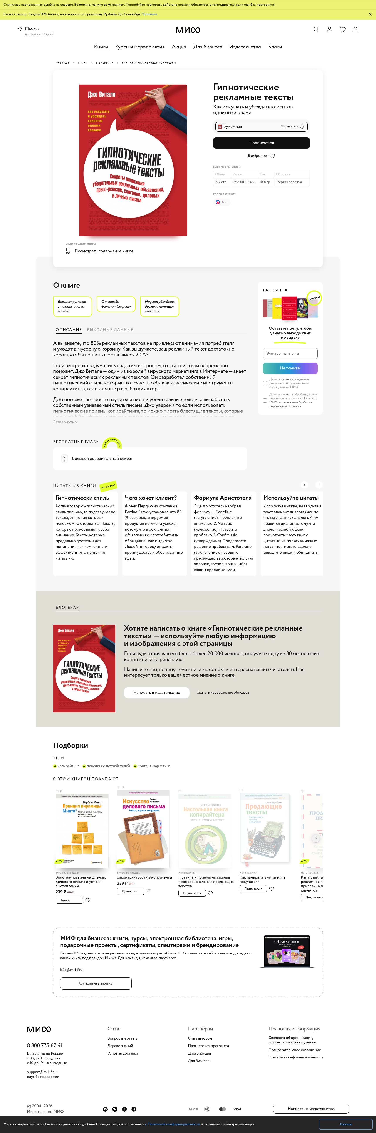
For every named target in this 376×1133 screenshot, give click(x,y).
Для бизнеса (207, 47)
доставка (31, 34)
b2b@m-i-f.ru (71, 970)
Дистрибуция (199, 1053)
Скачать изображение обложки (222, 692)
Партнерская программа (208, 1046)
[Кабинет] (329, 30)
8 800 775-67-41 (44, 1046)
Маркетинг (104, 63)
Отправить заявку (95, 983)
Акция (179, 47)
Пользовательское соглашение (295, 1050)
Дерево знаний (120, 1046)
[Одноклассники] (124, 1109)
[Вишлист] (342, 29)
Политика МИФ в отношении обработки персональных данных (292, 402)
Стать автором (200, 1038)
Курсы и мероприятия (140, 47)
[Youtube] (105, 1109)
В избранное (257, 155)
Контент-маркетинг (154, 766)
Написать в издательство (156, 692)
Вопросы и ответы (122, 1038)
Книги (101, 47)
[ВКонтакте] (114, 1109)
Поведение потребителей (108, 766)
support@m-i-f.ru (41, 1072)
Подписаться (261, 143)
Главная (62, 63)
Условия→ (149, 14)
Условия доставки (122, 1053)
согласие (282, 379)
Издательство (245, 47)
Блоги (275, 47)
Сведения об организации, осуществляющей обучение (292, 1040)
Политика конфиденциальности (296, 1057)
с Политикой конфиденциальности (172, 1124)
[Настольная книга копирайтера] (207, 828)
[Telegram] (133, 1109)
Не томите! (290, 368)
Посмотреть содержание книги (104, 251)
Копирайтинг (68, 766)
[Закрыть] (370, 14)
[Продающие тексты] (269, 827)
